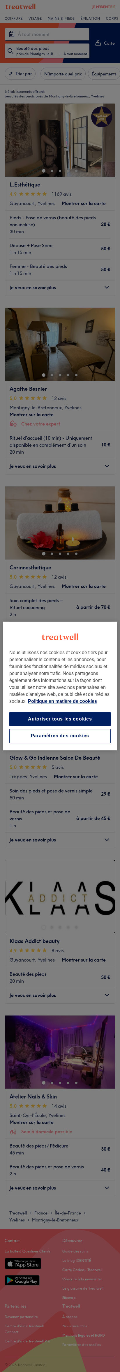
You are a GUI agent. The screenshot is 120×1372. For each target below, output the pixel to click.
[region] (60, 686)
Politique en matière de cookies (62, 701)
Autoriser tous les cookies (60, 718)
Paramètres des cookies (60, 736)
